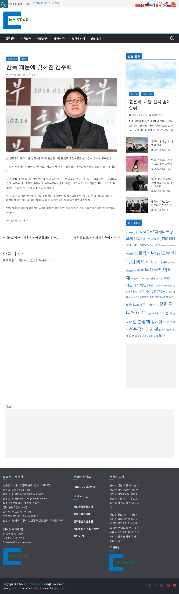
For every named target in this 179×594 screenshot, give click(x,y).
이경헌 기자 (34, 74)
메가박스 (165, 262)
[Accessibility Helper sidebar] (4, 4)
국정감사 (130, 253)
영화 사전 (78, 536)
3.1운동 (129, 232)
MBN (136, 245)
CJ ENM (140, 231)
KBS (172, 238)
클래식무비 (60, 38)
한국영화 (10, 38)
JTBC (164, 238)
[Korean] (165, 5)
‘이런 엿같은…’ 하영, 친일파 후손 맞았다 (162, 161)
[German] (147, 5)
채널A (131, 336)
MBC (129, 245)
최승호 (138, 335)
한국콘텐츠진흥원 (83, 521)
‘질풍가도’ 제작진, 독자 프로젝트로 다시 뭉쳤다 (161, 182)
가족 (157, 245)
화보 (162, 335)
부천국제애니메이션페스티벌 (147, 278)
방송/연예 (96, 38)
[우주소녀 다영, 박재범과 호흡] (137, 145)
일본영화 (141, 321)
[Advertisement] (151, 366)
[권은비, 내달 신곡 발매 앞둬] (151, 75)
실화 (163, 304)
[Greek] (151, 5)
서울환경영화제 (156, 296)
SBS (143, 245)
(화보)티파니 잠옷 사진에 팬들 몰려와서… (33, 237)
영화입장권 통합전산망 (86, 528)
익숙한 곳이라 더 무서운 (46, 3)
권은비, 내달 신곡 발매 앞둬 (150, 105)
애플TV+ (151, 313)
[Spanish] (174, 5)
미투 (140, 270)
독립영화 (135, 261)
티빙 (155, 335)
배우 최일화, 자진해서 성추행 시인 (95, 237)
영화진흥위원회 (82, 513)
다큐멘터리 (42, 38)
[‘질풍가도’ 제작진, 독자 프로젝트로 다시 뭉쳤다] (137, 185)
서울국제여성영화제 (146, 291)
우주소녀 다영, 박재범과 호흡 (162, 143)
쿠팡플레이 (147, 336)
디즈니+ (152, 261)
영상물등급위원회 (83, 506)
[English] (142, 5)
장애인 (156, 321)
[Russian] (169, 5)
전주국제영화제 (143, 329)
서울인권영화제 (138, 296)
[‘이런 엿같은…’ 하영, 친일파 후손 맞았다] (137, 164)
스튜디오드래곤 (135, 304)
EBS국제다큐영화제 (147, 238)
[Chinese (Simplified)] (137, 5)
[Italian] (156, 5)
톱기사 (24, 59)
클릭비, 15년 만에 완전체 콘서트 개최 (161, 203)
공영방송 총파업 (168, 245)
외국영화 (26, 38)
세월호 (170, 297)
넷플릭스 (142, 252)
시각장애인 (152, 304)
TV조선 (150, 245)
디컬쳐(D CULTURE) (84, 486)
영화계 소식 (78, 38)
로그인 (34, 260)
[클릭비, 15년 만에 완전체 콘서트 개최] (137, 205)
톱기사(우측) (147, 94)
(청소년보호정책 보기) (15, 507)
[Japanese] (160, 5)
